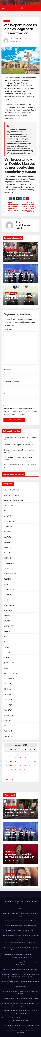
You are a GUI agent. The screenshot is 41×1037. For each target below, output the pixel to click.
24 (11, 770)
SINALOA (7, 684)
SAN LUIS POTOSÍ (11, 673)
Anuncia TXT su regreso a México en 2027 (19, 275)
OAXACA (7, 631)
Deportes (7, 548)
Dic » (11, 780)
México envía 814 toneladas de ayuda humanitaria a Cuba (20, 981)
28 (30, 770)
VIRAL (6, 726)
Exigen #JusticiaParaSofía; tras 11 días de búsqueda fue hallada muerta (13, 206)
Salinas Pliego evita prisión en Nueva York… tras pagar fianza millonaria (20, 1012)
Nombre (7, 370)
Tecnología (8, 705)
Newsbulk (32, 901)
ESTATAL (7, 568)
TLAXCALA (8, 710)
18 (16, 766)
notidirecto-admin (20, 39)
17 (11, 766)
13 (25, 762)
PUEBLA (7, 652)
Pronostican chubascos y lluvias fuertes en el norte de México (20, 992)
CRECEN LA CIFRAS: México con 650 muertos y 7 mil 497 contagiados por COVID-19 (27, 207)
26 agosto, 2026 (13, 815)
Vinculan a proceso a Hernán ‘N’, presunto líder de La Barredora (20, 1031)
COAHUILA (8, 527)
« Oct (6, 780)
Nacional (7, 21)
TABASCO (8, 694)
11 (15, 762)
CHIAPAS (7, 516)
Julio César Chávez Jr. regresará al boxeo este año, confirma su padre (20, 963)
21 (30, 766)
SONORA (7, 689)
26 (20, 770)
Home (20, 908)
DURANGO (8, 553)
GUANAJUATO (10, 574)
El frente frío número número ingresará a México (20, 921)
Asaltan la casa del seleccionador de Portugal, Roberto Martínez (20, 915)
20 (25, 766)
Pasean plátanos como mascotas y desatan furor (19, 253)
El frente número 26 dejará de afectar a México (20, 930)
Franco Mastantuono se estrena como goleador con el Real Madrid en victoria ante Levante (20, 948)
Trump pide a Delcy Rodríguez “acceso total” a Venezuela (20, 1025)
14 (30, 762)
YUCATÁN (8, 731)
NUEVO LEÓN (9, 626)
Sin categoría (9, 679)
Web (5, 393)
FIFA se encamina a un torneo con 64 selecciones (20, 942)
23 (6, 770)
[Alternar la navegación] (22, 8)
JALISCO (7, 595)
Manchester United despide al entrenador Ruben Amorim (20, 969)
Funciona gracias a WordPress (14, 901)
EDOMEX (7, 558)
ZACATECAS (9, 736)
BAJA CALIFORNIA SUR (13, 500)
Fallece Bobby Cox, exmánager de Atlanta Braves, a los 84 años (20, 936)
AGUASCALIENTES (11, 490)
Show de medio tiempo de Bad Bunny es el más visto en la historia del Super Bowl (20, 1019)
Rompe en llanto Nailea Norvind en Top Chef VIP (19, 855)
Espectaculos (9, 563)
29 (35, 770)
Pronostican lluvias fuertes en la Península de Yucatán (20, 998)
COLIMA (7, 532)
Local (6, 600)
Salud (6, 668)
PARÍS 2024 (8, 637)
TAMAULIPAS (9, 699)
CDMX (7, 250)
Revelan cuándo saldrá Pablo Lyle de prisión (18, 878)
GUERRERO (8, 579)
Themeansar (20, 904)
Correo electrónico (11, 382)
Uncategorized (9, 715)
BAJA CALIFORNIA (11, 495)
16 (6, 766)
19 (20, 766)
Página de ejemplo (20, 986)
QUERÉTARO (9, 658)
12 (20, 762)
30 (6, 774)
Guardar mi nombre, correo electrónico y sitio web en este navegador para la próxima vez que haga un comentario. (20, 411)
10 (11, 762)
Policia (6, 642)
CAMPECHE (8, 506)
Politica (6, 647)
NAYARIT (7, 621)
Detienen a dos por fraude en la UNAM (20, 297)
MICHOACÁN (9, 605)
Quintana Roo (9, 663)
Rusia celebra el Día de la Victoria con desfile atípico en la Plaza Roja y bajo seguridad (20, 1004)
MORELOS (8, 610)
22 (35, 766)
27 (25, 770)
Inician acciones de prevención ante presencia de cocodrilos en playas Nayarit (20, 956)
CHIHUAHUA (9, 521)
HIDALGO (7, 584)
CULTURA (7, 537)
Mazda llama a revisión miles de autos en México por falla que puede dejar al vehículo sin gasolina (20, 975)
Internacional (9, 589)
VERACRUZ (8, 720)
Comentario (8, 329)
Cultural (7, 542)
